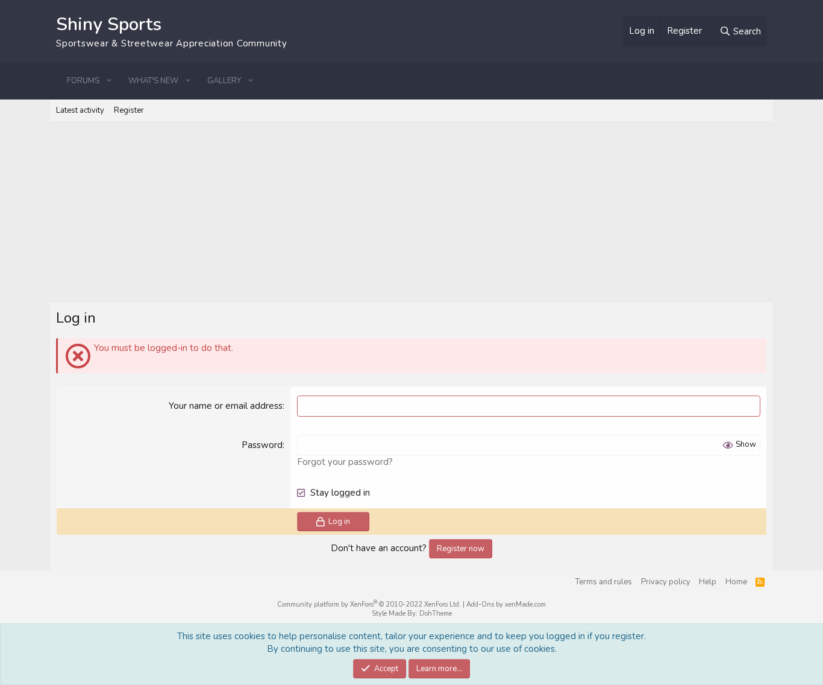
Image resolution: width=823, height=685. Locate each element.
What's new (153, 80)
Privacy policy (665, 581)
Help (707, 581)
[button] (109, 81)
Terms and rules (603, 581)
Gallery (224, 80)
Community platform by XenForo (369, 604)
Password (262, 445)
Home (736, 581)
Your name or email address (226, 406)
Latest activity (80, 110)
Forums (83, 80)
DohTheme (435, 613)
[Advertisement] (411, 211)
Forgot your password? (345, 462)
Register (129, 110)
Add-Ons (480, 604)
